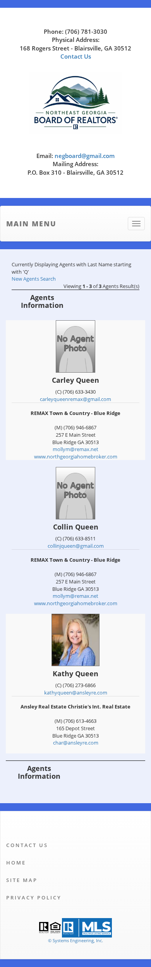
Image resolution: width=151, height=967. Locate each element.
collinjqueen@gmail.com (76, 545)
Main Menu (31, 223)
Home (16, 862)
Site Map (22, 880)
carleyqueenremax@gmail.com (75, 399)
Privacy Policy (34, 897)
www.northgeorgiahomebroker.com (75, 456)
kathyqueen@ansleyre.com (75, 692)
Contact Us (75, 56)
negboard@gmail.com (85, 156)
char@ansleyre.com (75, 742)
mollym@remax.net (75, 449)
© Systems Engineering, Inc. (75, 940)
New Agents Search (34, 278)
